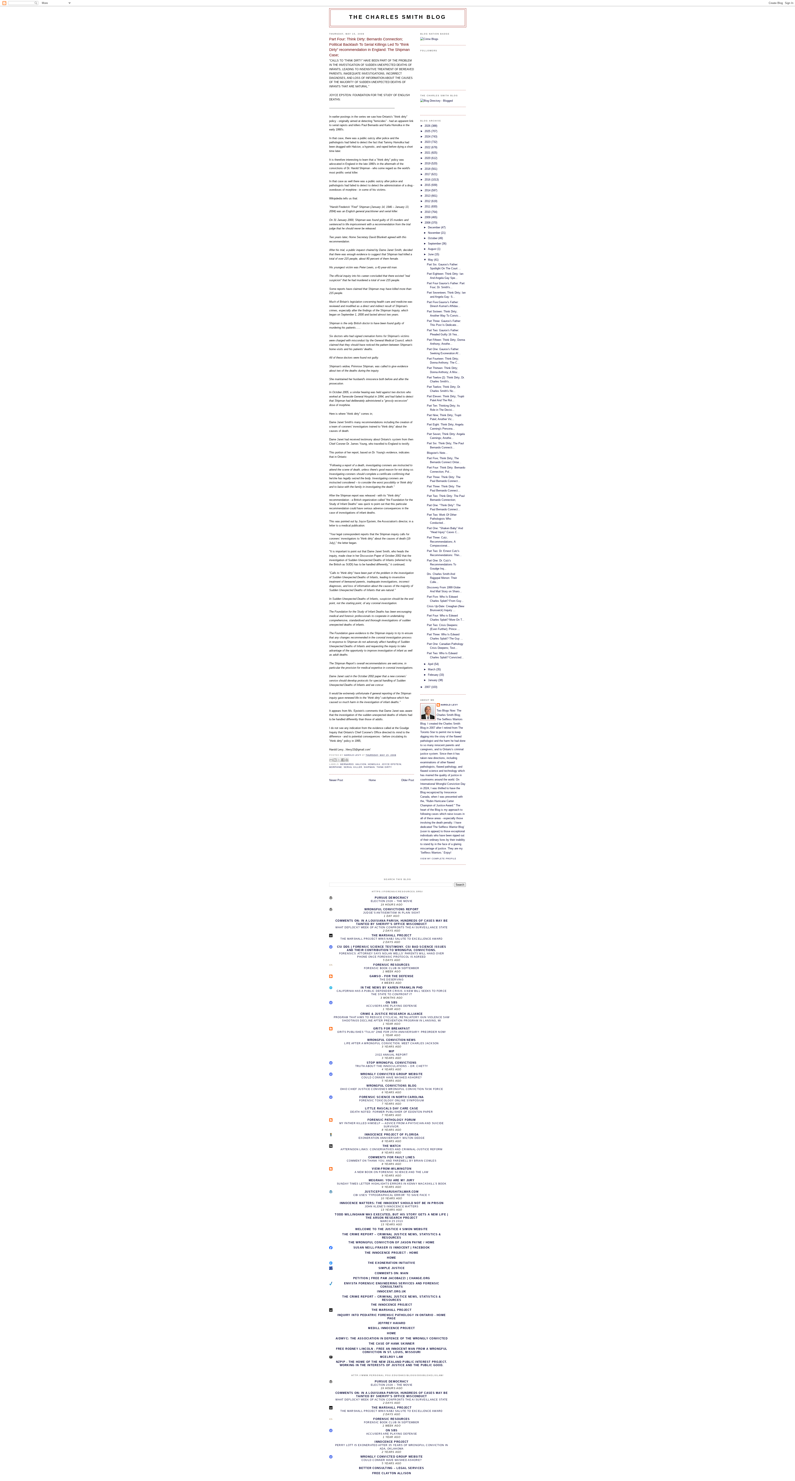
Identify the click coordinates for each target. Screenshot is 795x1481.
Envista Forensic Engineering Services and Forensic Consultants (391, 1285)
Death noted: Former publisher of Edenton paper (391, 1111)
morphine (335, 767)
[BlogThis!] (335, 760)
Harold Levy (449, 705)
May (431, 259)
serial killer (353, 767)
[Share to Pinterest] (347, 760)
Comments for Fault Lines (391, 1157)
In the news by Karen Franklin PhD (392, 987)
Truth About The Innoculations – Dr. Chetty (391, 1066)
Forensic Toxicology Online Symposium (391, 1100)
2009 (428, 217)
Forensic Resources (391, 964)
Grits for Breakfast (391, 1028)
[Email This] (331, 760)
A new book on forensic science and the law (392, 1172)
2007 (428, 687)
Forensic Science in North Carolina (391, 1097)
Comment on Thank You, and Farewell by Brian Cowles (391, 1160)
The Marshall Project (392, 935)
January (433, 680)
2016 (428, 179)
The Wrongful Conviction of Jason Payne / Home (391, 1242)
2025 (428, 131)
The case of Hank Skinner (391, 1343)
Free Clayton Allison (391, 1473)
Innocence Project (391, 1441)
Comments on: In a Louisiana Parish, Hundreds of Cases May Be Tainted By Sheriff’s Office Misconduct (391, 922)
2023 (428, 141)
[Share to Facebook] (343, 760)
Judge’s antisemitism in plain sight (391, 912)
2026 (428, 125)
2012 (428, 201)
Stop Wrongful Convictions (392, 1062)
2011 (428, 206)
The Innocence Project (391, 1304)
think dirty (384, 767)
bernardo (347, 764)
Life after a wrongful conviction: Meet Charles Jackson (391, 1043)
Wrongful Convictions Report (391, 909)
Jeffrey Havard (391, 1323)
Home (372, 780)
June (431, 254)
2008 (428, 222)
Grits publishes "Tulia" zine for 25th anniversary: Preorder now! (391, 1032)
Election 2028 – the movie (392, 901)
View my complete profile (438, 858)
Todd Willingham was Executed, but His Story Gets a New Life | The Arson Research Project (391, 1216)
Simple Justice (391, 1268)
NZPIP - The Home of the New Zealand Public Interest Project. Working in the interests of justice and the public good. (391, 1363)
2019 (428, 163)
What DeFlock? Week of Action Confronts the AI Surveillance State (391, 927)
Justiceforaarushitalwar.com (392, 1191)
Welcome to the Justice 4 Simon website (391, 1229)
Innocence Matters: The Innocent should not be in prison (392, 1203)
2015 (428, 185)
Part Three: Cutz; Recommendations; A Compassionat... (441, 541)
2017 (428, 174)
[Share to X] (339, 760)
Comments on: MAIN (391, 1273)
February (433, 674)
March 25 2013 (391, 1221)
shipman (369, 767)
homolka (374, 764)
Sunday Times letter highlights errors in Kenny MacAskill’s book (391, 1183)
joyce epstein (391, 764)
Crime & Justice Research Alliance (391, 1013)
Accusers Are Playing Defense (391, 1005)
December (434, 227)
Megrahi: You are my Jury (391, 1180)
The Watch (392, 1145)
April (431, 664)
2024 (428, 136)
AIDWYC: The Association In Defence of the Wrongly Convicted (392, 1338)
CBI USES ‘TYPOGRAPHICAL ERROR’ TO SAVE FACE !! (391, 1195)
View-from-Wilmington (391, 1168)
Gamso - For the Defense (392, 976)
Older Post (407, 780)
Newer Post (336, 780)
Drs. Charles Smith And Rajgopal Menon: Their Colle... (442, 578)
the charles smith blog (397, 17)
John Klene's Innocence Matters (392, 1206)
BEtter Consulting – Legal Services (391, 1468)
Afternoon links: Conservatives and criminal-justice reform (391, 1149)
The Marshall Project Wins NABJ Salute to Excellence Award (391, 938)
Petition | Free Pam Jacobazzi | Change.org (391, 1278)
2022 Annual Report (391, 1054)
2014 (428, 190)
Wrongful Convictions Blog (391, 1085)
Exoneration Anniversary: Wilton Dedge (392, 1138)
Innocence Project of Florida (392, 1134)
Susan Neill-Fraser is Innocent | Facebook (391, 1247)
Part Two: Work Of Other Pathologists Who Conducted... (442, 518)
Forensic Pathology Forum (391, 1119)
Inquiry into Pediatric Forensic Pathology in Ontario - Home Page (391, 1317)
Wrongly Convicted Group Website (391, 1074)
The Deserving (392, 979)
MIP (392, 1051)
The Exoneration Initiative (391, 1262)
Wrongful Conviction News (391, 1040)
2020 (428, 158)
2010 (428, 211)
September (435, 243)
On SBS (392, 1002)
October (433, 238)
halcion (360, 764)
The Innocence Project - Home (391, 1252)
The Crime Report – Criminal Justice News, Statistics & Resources (391, 1236)
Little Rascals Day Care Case (391, 1108)
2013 (428, 195)
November (434, 232)
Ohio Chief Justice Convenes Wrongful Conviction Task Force (391, 1089)
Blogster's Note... (437, 452)
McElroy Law (391, 1356)
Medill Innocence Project (391, 1328)
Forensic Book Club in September (391, 968)
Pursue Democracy (391, 897)
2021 (428, 152)
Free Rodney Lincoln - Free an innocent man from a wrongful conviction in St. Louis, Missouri (391, 1350)
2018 (428, 168)
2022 (428, 147)
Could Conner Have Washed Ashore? (391, 1077)
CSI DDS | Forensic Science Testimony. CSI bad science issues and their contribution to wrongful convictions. (391, 948)
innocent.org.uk (391, 1291)
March (432, 669)
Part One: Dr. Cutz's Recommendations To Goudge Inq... (441, 564)
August (432, 248)
